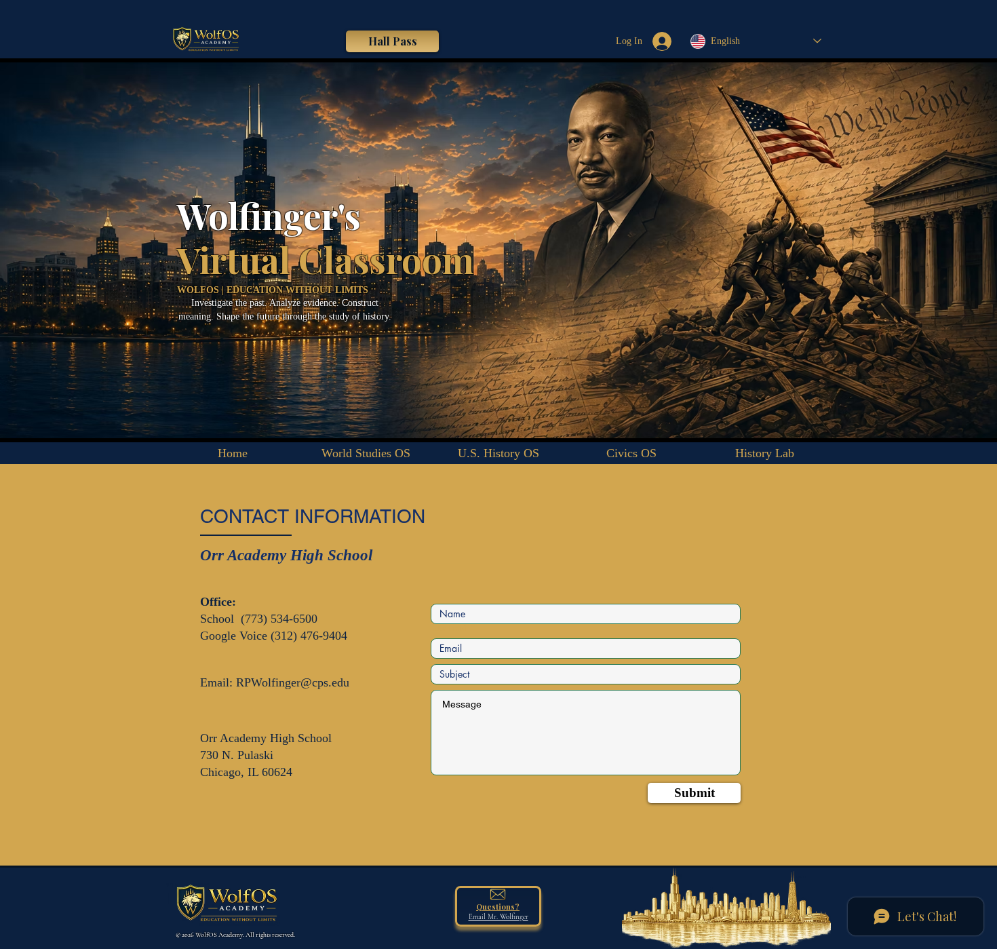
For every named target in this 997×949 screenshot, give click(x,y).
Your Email (449, 628)
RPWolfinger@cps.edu (292, 682)
